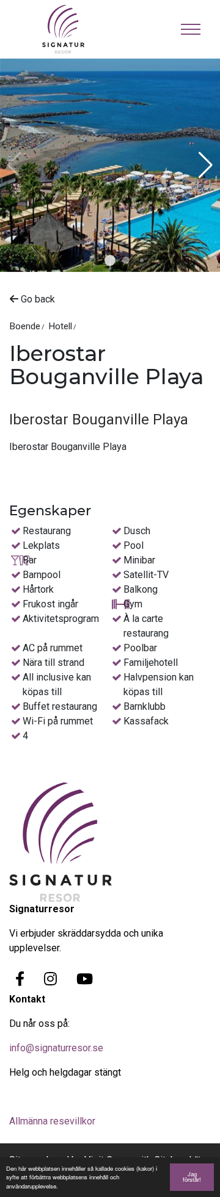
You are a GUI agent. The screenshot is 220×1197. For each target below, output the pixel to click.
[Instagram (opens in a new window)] (50, 978)
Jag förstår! (192, 1177)
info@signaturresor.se (56, 1048)
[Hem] (72, 29)
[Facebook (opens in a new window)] (20, 978)
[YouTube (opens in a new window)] (84, 978)
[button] (110, 260)
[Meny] (190, 29)
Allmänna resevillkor (52, 1121)
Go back (36, 299)
